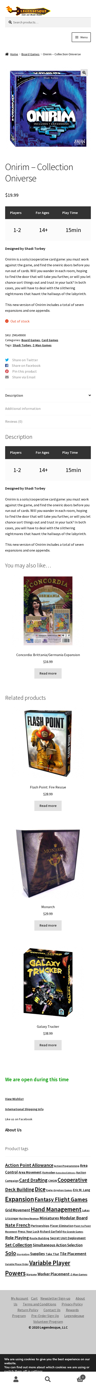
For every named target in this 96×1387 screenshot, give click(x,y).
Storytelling (23, 1254)
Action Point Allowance (29, 1165)
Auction (81, 1172)
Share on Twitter (25, 360)
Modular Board (74, 1218)
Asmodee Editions (65, 1172)
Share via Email (23, 377)
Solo (10, 1253)
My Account (19, 1298)
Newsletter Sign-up (55, 1298)
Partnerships (40, 1226)
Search (48, 1379)
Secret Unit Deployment (68, 1238)
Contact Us (52, 1310)
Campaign (12, 1181)
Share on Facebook (26, 365)
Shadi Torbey (22, 345)
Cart (34, 1298)
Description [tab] (14, 395)
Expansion (19, 1199)
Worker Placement (54, 1273)
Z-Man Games (42, 345)
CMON (52, 1181)
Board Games (30, 54)
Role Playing (17, 1237)
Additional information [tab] (23, 408)
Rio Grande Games (73, 1231)
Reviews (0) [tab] (13, 421)
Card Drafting (33, 1180)
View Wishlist (14, 1099)
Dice (40, 1189)
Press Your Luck (28, 1231)
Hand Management (56, 1209)
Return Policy (27, 1310)
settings (37, 1371)
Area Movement (30, 1172)
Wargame (31, 1274)
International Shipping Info (24, 1109)
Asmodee (48, 1172)
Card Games (50, 340)
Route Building (39, 1238)
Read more (48, 673)
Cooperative (72, 1179)
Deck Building (19, 1189)
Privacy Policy (72, 1304)
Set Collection (18, 1245)
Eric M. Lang (81, 1190)
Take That (52, 1254)
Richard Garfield (51, 1231)
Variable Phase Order (17, 1264)
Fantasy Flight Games (61, 1199)
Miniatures (49, 1218)
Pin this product (24, 371)
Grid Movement (17, 1210)
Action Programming (66, 1165)
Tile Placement (73, 1253)
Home (14, 54)
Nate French (17, 1225)
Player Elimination (61, 1225)
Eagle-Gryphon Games (59, 1190)
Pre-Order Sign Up (45, 1315)
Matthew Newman (29, 1218)
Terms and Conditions (39, 1304)
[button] (84, 72)
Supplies (37, 1253)
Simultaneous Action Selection (58, 1245)
